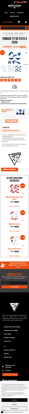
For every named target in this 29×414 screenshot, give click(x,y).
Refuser (14, 404)
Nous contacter (20, 12)
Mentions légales (8, 357)
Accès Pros (12, 12)
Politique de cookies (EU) (9, 350)
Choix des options (14, 206)
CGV (4, 346)
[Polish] (25, 2)
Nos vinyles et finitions (9, 338)
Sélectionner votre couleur (7, 110)
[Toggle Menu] (26, 28)
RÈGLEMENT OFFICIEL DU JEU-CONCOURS (12, 327)
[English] (17, 2)
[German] (21, 2)
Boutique (10, 33)
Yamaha (21, 33)
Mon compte (6, 353)
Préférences (14, 408)
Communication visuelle (14, 16)
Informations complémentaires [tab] (11, 131)
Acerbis (16, 33)
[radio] (17, 110)
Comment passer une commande (11, 330)
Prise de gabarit (7, 334)
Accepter (14, 400)
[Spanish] (19, 2)
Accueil (6, 12)
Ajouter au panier (11, 121)
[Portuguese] (27, 2)
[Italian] (23, 2)
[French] (15, 2)
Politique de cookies (9, 412)
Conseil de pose (7, 341)
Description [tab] (6, 128)
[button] (1, 80)
